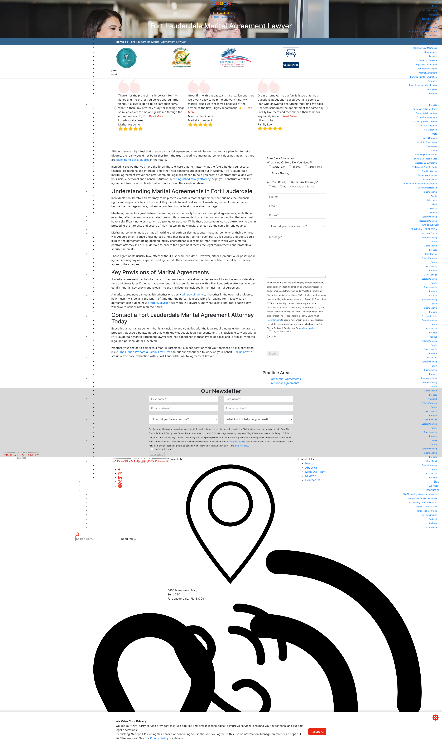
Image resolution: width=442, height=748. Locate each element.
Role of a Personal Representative (420, 183)
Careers (433, 14)
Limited (433, 204)
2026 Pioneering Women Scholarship (419, 494)
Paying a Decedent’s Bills (425, 158)
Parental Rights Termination (423, 77)
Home (435, 2)
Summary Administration (425, 121)
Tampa (433, 440)
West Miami (431, 461)
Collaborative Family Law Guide (421, 498)
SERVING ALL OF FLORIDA (424, 229)
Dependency (430, 52)
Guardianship (430, 192)
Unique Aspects (429, 179)
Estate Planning (429, 216)
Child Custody (430, 35)
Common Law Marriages (425, 48)
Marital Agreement (428, 72)
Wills (434, 134)
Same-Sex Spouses (427, 175)
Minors (433, 208)
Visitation (432, 93)
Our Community (429, 515)
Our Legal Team (429, 10)
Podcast (433, 519)
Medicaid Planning (428, 221)
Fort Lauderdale (429, 316)
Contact (434, 485)
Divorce (433, 56)
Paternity (432, 81)
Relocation (431, 89)
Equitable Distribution (426, 64)
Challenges (431, 146)
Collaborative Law (428, 43)
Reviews (433, 523)
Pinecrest (432, 399)
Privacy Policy (159, 738)
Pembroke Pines (429, 378)
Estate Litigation (429, 125)
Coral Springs (430, 274)
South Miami (431, 419)
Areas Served (430, 224)
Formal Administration (426, 113)
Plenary (433, 212)
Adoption (432, 27)
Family (433, 241)
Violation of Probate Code (424, 167)
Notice (433, 150)
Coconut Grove (429, 233)
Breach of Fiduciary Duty (425, 109)
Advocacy (432, 200)
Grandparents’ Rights (427, 68)
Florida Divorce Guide (426, 506)
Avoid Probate (430, 138)
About (435, 6)
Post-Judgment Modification (423, 85)
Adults (434, 196)
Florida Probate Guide (426, 510)
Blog (436, 481)
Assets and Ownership (426, 163)
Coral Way (432, 295)
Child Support (430, 39)
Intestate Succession (427, 142)
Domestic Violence (428, 60)
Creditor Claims (429, 171)
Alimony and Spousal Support (423, 31)
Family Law (431, 23)
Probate (433, 105)
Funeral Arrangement (427, 117)
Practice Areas (429, 18)
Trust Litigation (429, 129)
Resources (432, 490)
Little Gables (431, 357)
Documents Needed (427, 187)
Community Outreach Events (423, 502)
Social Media (430, 527)
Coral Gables (430, 254)
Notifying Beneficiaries (426, 154)
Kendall (433, 337)
